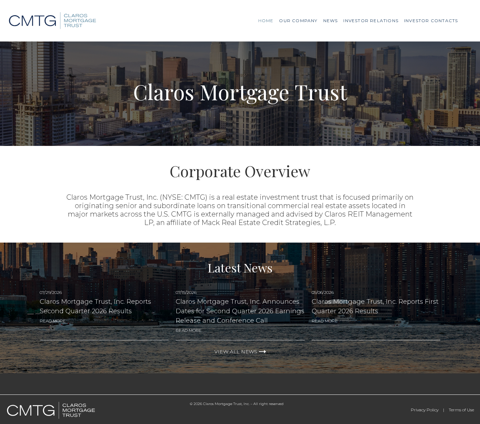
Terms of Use (461, 409)
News (330, 20)
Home (266, 20)
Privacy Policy (425, 409)
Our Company (298, 20)
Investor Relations (370, 20)
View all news (235, 351)
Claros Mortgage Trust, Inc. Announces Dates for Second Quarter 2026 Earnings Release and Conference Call (240, 311)
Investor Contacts (431, 20)
